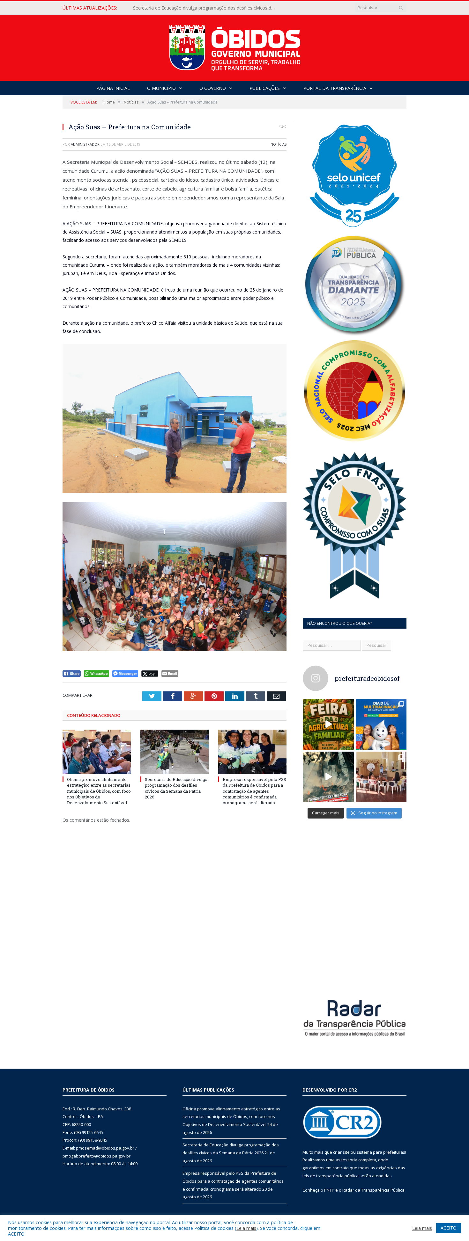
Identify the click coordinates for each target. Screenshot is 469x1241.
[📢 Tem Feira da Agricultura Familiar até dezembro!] (328, 724)
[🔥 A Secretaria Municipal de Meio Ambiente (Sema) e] (328, 777)
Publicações (264, 88)
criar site (341, 1152)
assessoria (346, 1160)
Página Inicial (113, 88)
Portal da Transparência (334, 88)
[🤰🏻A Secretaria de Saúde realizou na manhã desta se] (381, 777)
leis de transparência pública (330, 1176)
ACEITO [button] (449, 1228)
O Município (161, 88)
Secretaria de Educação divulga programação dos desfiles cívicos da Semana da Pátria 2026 (206, 8)
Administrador (85, 144)
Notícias (279, 144)
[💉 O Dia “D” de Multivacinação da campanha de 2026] (381, 724)
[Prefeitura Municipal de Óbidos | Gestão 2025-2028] (234, 46)
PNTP (329, 1190)
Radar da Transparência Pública (373, 1190)
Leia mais (246, 1228)
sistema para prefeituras (381, 1152)
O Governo (212, 88)
